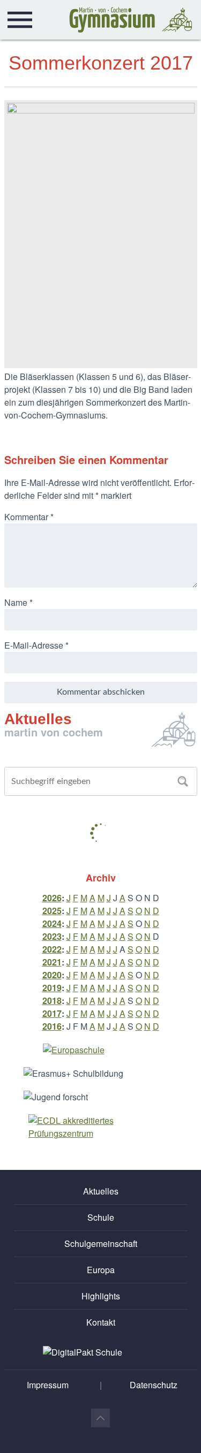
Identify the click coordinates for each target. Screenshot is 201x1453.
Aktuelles (100, 1191)
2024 (52, 923)
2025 (52, 910)
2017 (52, 1013)
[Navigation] (20, 20)
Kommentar (29, 517)
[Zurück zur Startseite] (131, 20)
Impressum (48, 1385)
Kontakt (100, 1322)
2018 (52, 1000)
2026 (52, 898)
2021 (52, 962)
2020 (52, 975)
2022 (52, 949)
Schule (100, 1217)
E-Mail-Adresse (36, 645)
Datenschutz (153, 1385)
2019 (52, 988)
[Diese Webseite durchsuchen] (183, 781)
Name (18, 602)
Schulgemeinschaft (100, 1243)
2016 (52, 1026)
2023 (52, 936)
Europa (101, 1270)
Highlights (100, 1296)
